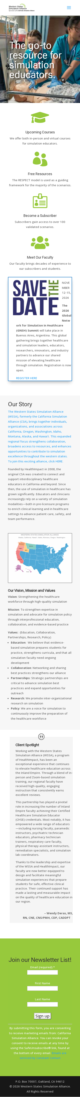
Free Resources (40, 174)
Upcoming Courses (40, 132)
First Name (42, 983)
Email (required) (42, 967)
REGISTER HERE (26, 378)
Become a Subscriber (40, 216)
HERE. (59, 461)
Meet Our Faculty (40, 257)
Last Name (42, 999)
